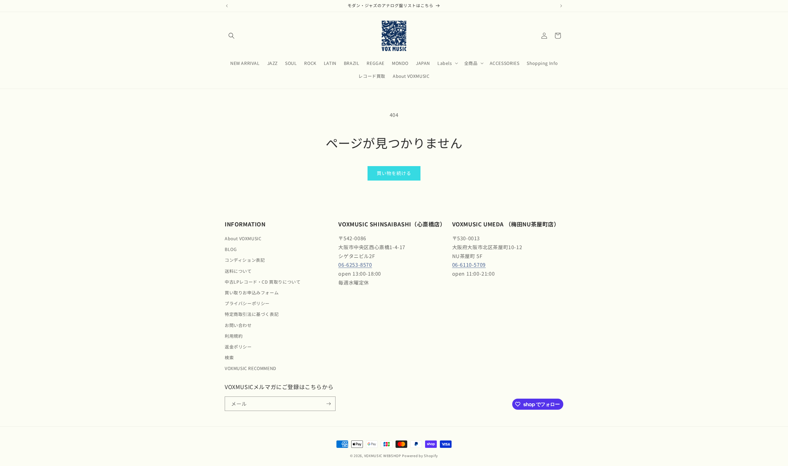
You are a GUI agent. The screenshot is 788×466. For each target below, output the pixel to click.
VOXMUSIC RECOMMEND (250, 368)
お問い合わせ (238, 325)
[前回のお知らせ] (227, 6)
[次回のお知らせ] (561, 6)
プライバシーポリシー (247, 303)
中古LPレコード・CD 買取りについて (262, 282)
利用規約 (234, 336)
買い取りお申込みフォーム (252, 292)
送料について (238, 271)
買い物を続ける (394, 173)
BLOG (231, 249)
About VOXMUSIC (243, 238)
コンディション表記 (245, 260)
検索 (229, 357)
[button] (231, 35)
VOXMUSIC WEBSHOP (382, 455)
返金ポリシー (238, 347)
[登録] (328, 403)
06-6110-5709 (469, 264)
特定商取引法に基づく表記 (252, 314)
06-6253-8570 (355, 264)
